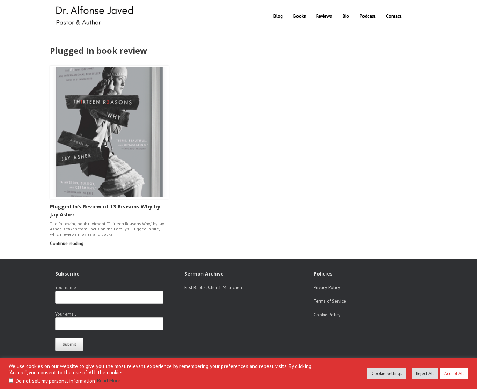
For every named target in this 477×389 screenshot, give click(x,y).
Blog (278, 16)
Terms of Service (330, 301)
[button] (416, 16)
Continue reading (67, 244)
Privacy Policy (327, 288)
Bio (346, 16)
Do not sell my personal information (55, 380)
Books (299, 16)
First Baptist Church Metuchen (213, 288)
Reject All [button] (425, 373)
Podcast (367, 16)
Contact (393, 16)
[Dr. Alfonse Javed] (96, 16)
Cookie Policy (327, 315)
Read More (108, 380)
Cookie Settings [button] (387, 373)
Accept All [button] (454, 373)
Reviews (324, 16)
